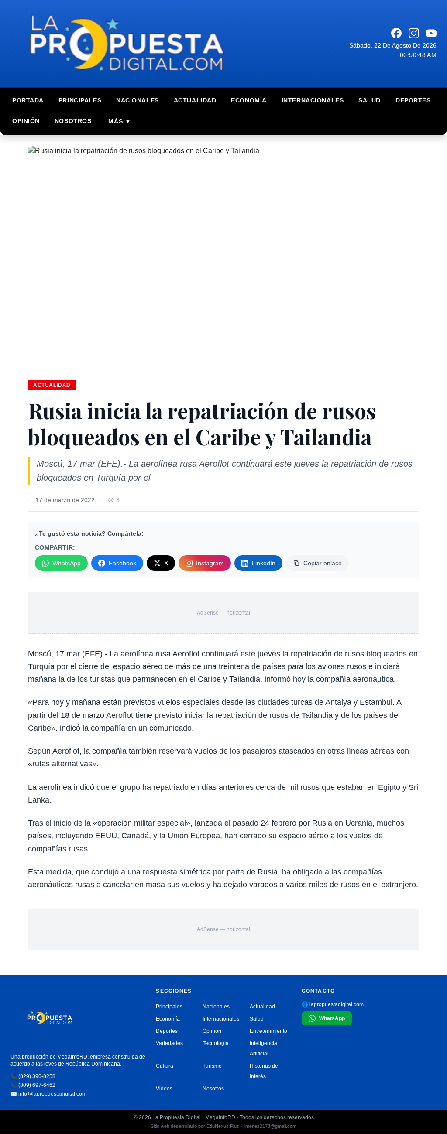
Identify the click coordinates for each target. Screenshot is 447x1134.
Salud (369, 100)
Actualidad (195, 100)
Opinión (26, 120)
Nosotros (73, 120)
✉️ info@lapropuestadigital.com (48, 1094)
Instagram (210, 563)
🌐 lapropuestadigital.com (333, 1004)
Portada (28, 100)
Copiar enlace (322, 563)
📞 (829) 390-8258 (32, 1076)
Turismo (212, 1066)
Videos (164, 1089)
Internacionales (313, 100)
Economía (248, 100)
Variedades (169, 1043)
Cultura (164, 1066)
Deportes (412, 100)
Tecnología (216, 1043)
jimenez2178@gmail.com (270, 1126)
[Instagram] (414, 33)
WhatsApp (66, 563)
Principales (79, 100)
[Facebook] (396, 33)
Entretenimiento (268, 1031)
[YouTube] (431, 33)
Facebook (122, 563)
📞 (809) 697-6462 (32, 1085)
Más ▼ (119, 121)
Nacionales (137, 100)
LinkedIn (263, 563)
